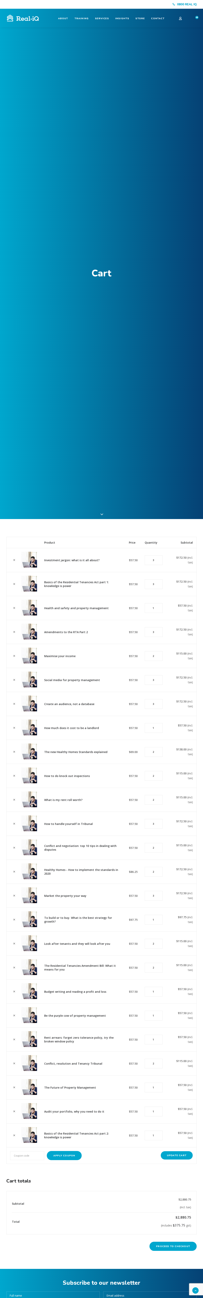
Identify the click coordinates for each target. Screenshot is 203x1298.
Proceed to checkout (173, 1246)
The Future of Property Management (70, 1087)
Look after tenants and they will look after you (77, 944)
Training (82, 18)
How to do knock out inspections (67, 776)
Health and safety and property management (76, 608)
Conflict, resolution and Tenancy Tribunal (73, 1063)
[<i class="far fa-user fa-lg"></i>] (183, 18)
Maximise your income (60, 656)
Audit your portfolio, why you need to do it (74, 1111)
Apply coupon (64, 1155)
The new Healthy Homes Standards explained (75, 752)
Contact (157, 18)
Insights (122, 18)
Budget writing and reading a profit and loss (75, 992)
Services (102, 18)
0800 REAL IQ (187, 4)
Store (140, 18)
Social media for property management (72, 680)
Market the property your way (65, 896)
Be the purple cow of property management (75, 1015)
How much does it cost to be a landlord (71, 728)
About (63, 18)
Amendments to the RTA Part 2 (66, 632)
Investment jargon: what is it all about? (72, 560)
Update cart (177, 1155)
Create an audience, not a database (69, 704)
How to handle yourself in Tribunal (68, 824)
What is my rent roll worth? (63, 800)
